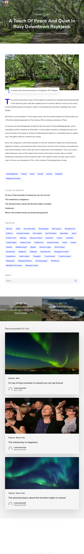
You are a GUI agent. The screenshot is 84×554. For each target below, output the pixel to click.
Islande (40, 174)
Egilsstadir (64, 233)
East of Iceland (51, 233)
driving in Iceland (23, 233)
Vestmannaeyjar (41, 261)
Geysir (74, 233)
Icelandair (69, 238)
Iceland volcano (53, 242)
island (32, 174)
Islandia (49, 174)
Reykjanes (22, 252)
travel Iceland (50, 256)
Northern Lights (45, 247)
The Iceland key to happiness (17, 200)
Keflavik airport (21, 247)
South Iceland (24, 256)
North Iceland (60, 247)
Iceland (24, 174)
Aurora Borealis (29, 229)
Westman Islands (32, 265)
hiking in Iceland (36, 238)
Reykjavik (58, 174)
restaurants (10, 252)
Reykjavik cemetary (13, 178)
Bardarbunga (43, 229)
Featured (38, 14)
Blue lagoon (56, 229)
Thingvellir (37, 256)
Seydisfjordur (45, 252)
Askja (18, 229)
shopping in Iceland (61, 252)
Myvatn (33, 247)
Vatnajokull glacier (25, 261)
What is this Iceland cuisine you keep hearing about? (26, 213)
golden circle (11, 238)
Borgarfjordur (70, 229)
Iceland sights (11, 242)
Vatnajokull (10, 261)
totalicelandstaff (24, 33)
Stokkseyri (9, 208)
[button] (78, 3)
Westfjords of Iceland (14, 265)
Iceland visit (38, 242)
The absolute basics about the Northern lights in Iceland (28, 204)
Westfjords (55, 261)
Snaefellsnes (11, 256)
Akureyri (9, 229)
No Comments (61, 33)
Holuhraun (49, 238)
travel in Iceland (65, 256)
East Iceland (37, 233)
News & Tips (20, 438)
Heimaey (23, 238)
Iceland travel (25, 242)
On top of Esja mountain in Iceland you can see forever (27, 195)
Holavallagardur (12, 174)
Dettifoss (9, 233)
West (48, 14)
